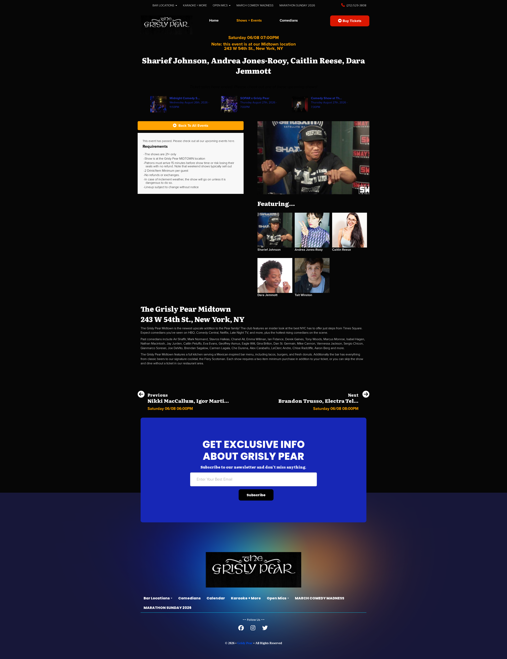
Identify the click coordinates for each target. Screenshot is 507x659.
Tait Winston (303, 295)
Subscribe (256, 494)
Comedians (289, 20)
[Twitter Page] (265, 629)
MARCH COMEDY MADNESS (255, 5)
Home (214, 20)
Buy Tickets (351, 21)
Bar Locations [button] (163, 5)
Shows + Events (249, 20)
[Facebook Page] (241, 629)
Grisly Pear (245, 643)
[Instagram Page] (253, 629)
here (231, 141)
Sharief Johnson (269, 250)
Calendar (216, 598)
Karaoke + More (195, 5)
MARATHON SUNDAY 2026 (297, 5)
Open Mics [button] (221, 5)
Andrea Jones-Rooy (309, 250)
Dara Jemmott (267, 295)
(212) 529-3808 (356, 5)
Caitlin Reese (341, 250)
